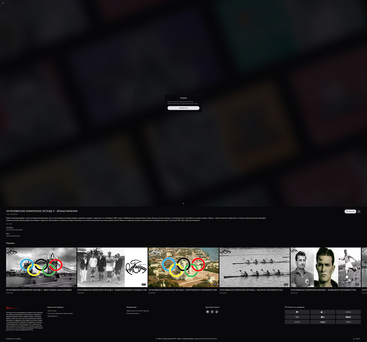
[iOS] (322, 312)
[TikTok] (217, 312)
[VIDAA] (348, 322)
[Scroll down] (183, 203)
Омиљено (352, 211)
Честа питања (51, 311)
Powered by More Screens (209, 339)
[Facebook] (207, 312)
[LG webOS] (297, 322)
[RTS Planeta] (12, 308)
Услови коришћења (133, 313)
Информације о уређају (13, 339)
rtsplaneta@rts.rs (52, 316)
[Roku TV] (348, 317)
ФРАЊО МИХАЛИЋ (13, 236)
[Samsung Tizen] (322, 322)
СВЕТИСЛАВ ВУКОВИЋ (14, 230)
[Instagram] (212, 312)
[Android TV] (348, 312)
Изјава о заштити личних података (138, 311)
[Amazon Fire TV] (297, 317)
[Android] (297, 312)
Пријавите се (183, 108)
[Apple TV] (322, 317)
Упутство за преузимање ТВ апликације (60, 313)
